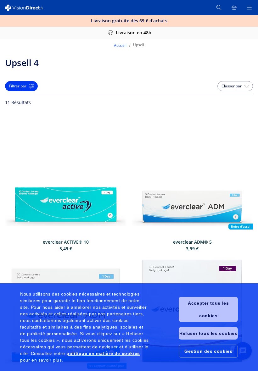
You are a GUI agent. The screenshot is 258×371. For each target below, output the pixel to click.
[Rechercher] (219, 7)
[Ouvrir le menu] (249, 7)
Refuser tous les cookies (208, 333)
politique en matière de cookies (103, 353)
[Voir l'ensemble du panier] (234, 7)
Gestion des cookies (208, 351)
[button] (235, 86)
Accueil (120, 45)
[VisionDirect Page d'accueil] (27, 8)
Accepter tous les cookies (208, 309)
